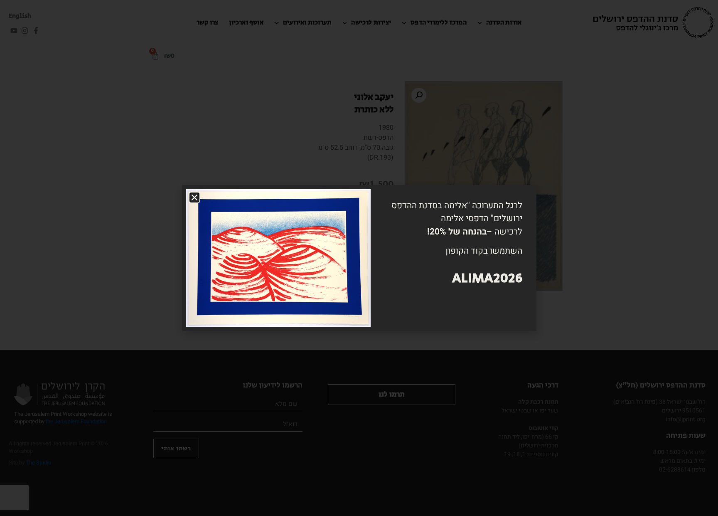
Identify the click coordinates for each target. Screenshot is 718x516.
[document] (359, 258)
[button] (194, 197)
